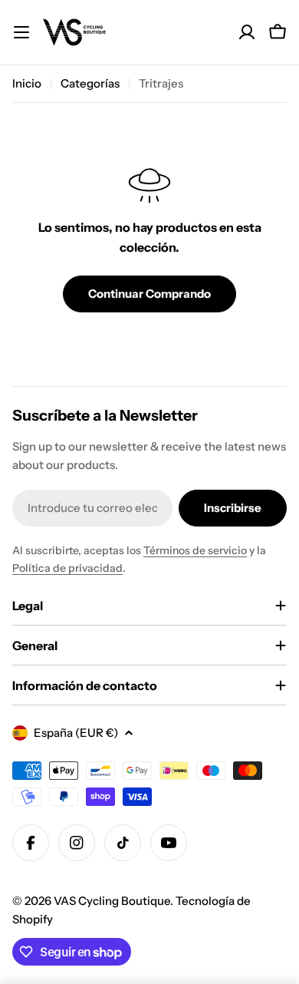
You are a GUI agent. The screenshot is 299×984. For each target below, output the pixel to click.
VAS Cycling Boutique (112, 900)
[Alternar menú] (21, 32)
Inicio (26, 83)
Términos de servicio (195, 550)
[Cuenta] (247, 32)
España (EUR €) (76, 732)
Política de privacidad (67, 568)
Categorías (90, 83)
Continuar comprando (149, 293)
